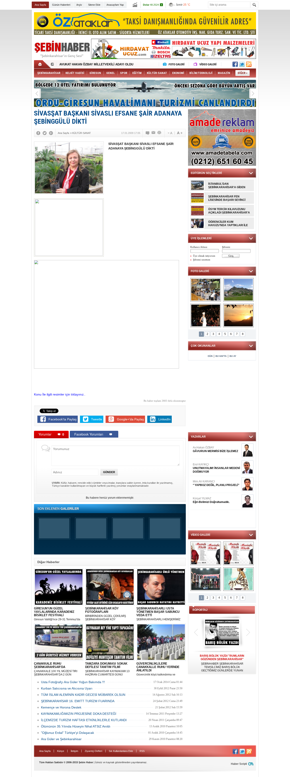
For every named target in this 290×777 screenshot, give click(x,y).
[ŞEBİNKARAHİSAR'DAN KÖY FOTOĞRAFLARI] (238, 289)
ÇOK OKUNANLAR (203, 345)
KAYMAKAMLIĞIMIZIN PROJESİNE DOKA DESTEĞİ (78, 713)
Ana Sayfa (40, 4)
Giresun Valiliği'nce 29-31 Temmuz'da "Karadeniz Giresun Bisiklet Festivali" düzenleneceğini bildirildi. (57, 614)
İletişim (74, 751)
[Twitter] (45, 133)
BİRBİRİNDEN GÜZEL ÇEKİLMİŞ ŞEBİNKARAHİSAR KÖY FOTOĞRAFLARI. (105, 614)
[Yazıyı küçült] (169, 133)
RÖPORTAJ (200, 609)
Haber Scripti (239, 763)
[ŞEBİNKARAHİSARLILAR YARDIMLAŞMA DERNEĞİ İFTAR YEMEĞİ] (205, 289)
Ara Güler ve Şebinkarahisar (61, 739)
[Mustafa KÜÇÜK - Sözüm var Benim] (205, 553)
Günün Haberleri (61, 4)
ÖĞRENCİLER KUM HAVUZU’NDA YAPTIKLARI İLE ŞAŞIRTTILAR (228, 223)
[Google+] (51, 133)
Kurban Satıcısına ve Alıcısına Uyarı (66, 688)
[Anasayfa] (42, 64)
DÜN (210, 356)
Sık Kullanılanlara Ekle (121, 751)
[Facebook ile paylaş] (235, 64)
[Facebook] (38, 133)
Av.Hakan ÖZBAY (215, 449)
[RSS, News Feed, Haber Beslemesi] (248, 64)
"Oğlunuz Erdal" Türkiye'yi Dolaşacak (67, 732)
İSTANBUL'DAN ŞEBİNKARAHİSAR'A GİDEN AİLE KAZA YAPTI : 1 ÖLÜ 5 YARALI (226, 185)
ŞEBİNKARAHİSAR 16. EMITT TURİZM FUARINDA (77, 701)
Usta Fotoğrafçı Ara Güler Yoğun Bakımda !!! (73, 682)
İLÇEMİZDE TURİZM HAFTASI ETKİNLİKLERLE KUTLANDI (84, 720)
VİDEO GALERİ (200, 534)
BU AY (233, 356)
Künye (60, 751)
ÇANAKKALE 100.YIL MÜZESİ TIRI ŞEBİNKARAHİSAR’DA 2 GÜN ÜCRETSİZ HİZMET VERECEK (55, 669)
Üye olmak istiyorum (204, 255)
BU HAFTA (221, 356)
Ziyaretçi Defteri (93, 751)
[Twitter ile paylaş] (242, 64)
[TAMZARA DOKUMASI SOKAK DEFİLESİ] (205, 315)
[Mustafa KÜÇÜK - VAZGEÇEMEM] (238, 553)
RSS (142, 751)
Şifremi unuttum (201, 259)
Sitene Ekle (94, 4)
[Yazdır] (159, 133)
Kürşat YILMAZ (211, 500)
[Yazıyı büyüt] (179, 133)
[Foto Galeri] (174, 64)
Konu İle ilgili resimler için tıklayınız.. (59, 394)
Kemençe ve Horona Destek (61, 707)
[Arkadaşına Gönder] (154, 133)
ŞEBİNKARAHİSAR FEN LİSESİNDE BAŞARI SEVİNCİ (226, 198)
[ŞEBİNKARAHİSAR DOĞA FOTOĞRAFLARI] (238, 315)
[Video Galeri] (205, 64)
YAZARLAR (198, 436)
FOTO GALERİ (200, 271)
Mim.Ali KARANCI (216, 483)
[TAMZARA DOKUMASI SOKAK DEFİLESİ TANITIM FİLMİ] (238, 579)
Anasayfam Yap (115, 4)
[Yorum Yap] (148, 133)
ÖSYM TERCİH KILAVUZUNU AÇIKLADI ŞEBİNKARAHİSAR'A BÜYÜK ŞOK (229, 211)
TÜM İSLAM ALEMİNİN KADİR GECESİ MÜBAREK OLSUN (83, 694)
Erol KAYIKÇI (216, 468)
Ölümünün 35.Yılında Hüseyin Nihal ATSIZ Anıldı (75, 726)
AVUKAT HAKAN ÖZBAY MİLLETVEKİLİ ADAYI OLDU (96, 64)
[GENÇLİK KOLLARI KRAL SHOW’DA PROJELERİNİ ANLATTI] (205, 579)
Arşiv (79, 4)
